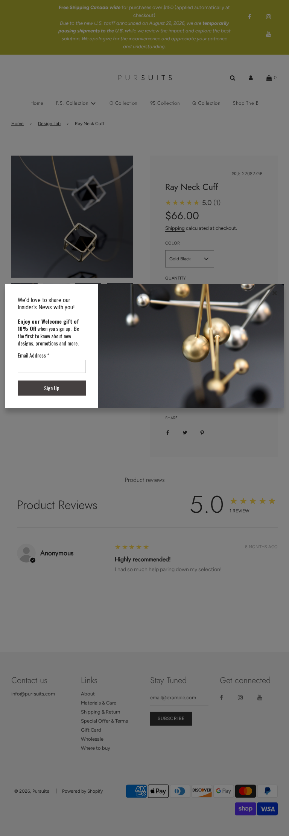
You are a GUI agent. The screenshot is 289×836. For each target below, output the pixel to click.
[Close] (275, 293)
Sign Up (51, 388)
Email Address (33, 355)
